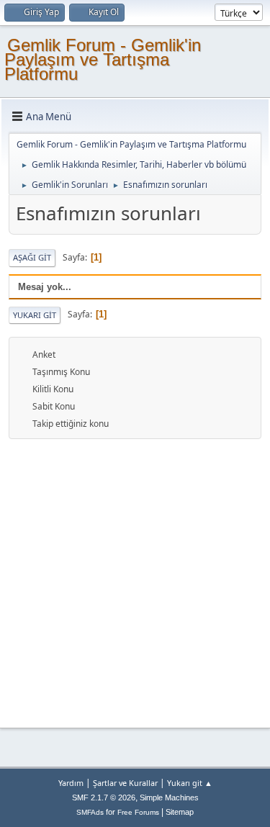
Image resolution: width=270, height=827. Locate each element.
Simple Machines (169, 797)
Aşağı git (32, 257)
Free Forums (138, 812)
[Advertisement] (135, 581)
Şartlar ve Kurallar (125, 782)
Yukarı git (34, 314)
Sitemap (180, 812)
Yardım (71, 782)
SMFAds (90, 812)
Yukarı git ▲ (189, 782)
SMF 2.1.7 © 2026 (103, 797)
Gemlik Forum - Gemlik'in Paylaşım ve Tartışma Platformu (102, 59)
